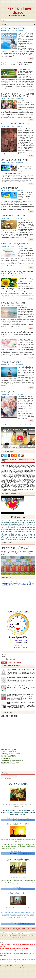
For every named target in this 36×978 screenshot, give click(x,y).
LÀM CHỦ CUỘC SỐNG (11, 362)
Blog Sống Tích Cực (19, 935)
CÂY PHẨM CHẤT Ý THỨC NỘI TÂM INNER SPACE (20, 686)
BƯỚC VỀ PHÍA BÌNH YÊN (8, 659)
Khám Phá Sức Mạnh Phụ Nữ (27, 932)
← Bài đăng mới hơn (6, 424)
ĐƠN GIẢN (4, 654)
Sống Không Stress (26, 933)
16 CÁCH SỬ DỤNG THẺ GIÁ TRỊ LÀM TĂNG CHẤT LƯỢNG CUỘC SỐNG (15, 548)
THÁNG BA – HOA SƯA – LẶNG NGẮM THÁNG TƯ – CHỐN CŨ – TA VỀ (17, 95)
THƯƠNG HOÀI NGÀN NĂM (13, 303)
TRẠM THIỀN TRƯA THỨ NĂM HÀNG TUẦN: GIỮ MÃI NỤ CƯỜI (17, 272)
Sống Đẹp (2, 932)
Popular (4, 662)
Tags (10, 662)
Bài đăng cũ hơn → (30, 424)
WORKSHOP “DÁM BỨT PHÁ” (13, 28)
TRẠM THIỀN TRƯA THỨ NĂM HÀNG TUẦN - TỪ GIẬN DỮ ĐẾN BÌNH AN (17, 64)
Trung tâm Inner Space (18, 10)
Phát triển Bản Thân (16, 932)
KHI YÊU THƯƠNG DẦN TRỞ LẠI (15, 124)
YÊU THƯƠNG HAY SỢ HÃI (13, 216)
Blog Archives (17, 662)
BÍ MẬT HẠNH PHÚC (10, 188)
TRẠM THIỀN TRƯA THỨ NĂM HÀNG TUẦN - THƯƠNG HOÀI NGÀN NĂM (17, 333)
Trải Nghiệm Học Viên (26, 889)
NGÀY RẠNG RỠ (8, 392)
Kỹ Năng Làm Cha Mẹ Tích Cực (7, 935)
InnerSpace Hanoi (5, 30)
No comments (19, 30)
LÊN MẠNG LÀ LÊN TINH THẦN (14, 160)
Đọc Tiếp (31, 58)
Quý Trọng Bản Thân (17, 933)
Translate (12, 779)
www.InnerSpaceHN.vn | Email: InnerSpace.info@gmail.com (18, 950)
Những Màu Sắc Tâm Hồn (18, 937)
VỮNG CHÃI (5, 656)
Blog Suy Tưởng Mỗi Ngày (29, 935)
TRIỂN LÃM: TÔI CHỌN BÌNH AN (15, 244)
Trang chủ (18, 424)
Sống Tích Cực (8, 932)
